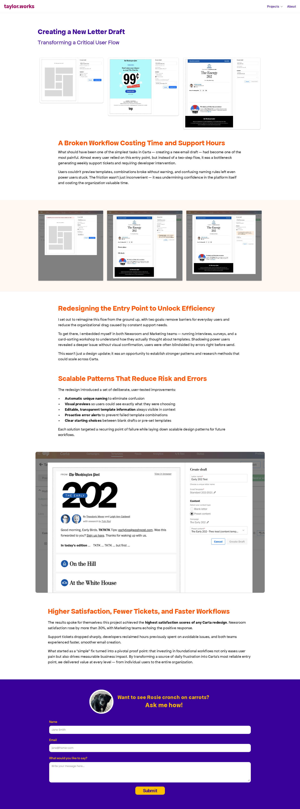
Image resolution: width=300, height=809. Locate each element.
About (291, 6)
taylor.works (19, 6)
